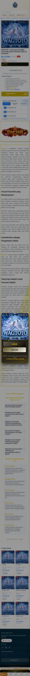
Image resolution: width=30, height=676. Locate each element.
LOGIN (14, 344)
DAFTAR (14, 350)
